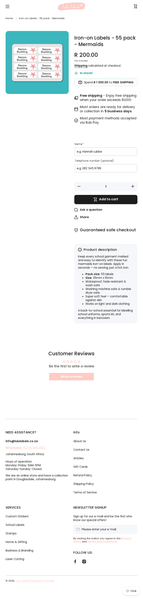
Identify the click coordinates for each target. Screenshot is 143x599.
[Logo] (71, 6)
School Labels (15, 525)
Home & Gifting (16, 542)
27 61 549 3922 (25, 448)
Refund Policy (82, 475)
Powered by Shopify (42, 580)
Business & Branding (19, 550)
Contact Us (81, 450)
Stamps (11, 533)
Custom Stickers (17, 516)
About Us (79, 441)
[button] (81, 217)
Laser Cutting (15, 559)
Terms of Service (85, 492)
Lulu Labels (22, 580)
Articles (78, 458)
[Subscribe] (132, 529)
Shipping (81, 66)
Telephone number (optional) (94, 161)
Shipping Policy (83, 484)
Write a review (71, 376)
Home (9, 18)
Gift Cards (80, 467)
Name (79, 144)
